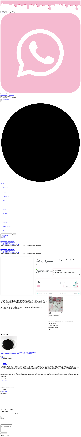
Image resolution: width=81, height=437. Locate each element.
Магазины (5, 360)
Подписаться (51, 331)
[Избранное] (3, 100)
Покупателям (6, 361)
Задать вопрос (11, 95)
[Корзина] (3, 101)
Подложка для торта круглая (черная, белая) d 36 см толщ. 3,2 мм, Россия (16, 353)
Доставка (19, 297)
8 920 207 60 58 (4, 391)
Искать (14, 97)
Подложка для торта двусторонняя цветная (26, 352)
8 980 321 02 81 (4, 380)
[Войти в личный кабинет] (5, 99)
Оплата (11, 297)
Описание (3, 297)
